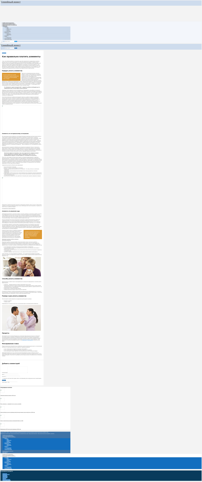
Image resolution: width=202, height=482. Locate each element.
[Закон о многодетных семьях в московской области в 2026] (2, 417)
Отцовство (6, 35)
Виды (8, 439)
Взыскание (8, 30)
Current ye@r (4, 382)
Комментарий (4, 372)
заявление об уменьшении (27, 340)
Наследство (7, 32)
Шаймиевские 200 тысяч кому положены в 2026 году (10, 429)
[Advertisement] (101, 13)
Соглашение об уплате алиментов (8, 208)
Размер (8, 29)
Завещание (9, 33)
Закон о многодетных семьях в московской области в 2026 (11, 420)
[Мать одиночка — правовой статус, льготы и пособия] (2, 400)
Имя (3, 374)
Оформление (9, 28)
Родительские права (8, 39)
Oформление (9, 34)
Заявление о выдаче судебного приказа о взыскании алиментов (10, 240)
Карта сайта (5, 452)
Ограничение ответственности (8, 451)
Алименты (6, 27)
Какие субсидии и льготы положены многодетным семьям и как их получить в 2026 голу (17, 412)
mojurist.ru (2, 432)
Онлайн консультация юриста (8, 22)
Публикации (5, 26)
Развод (6, 36)
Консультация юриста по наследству (10, 24)
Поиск (16, 41)
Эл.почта (4, 376)
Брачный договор (8, 31)
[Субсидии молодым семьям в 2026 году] (2, 392)
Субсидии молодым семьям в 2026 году (8, 395)
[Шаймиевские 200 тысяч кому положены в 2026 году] (2, 426)
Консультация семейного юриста (9, 23)
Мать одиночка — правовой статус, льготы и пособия (10, 403)
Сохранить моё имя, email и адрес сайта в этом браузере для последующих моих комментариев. (22, 378)
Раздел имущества (8, 38)
